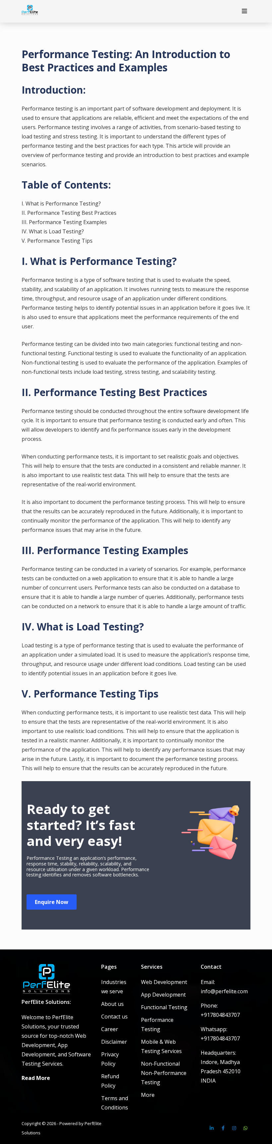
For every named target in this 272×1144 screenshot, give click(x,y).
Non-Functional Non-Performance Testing (163, 1073)
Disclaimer (114, 1041)
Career (109, 1029)
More (148, 1095)
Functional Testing (164, 1007)
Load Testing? (110, 626)
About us (112, 1004)
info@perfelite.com (224, 991)
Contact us (114, 1016)
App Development (163, 994)
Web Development (164, 982)
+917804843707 (220, 1015)
